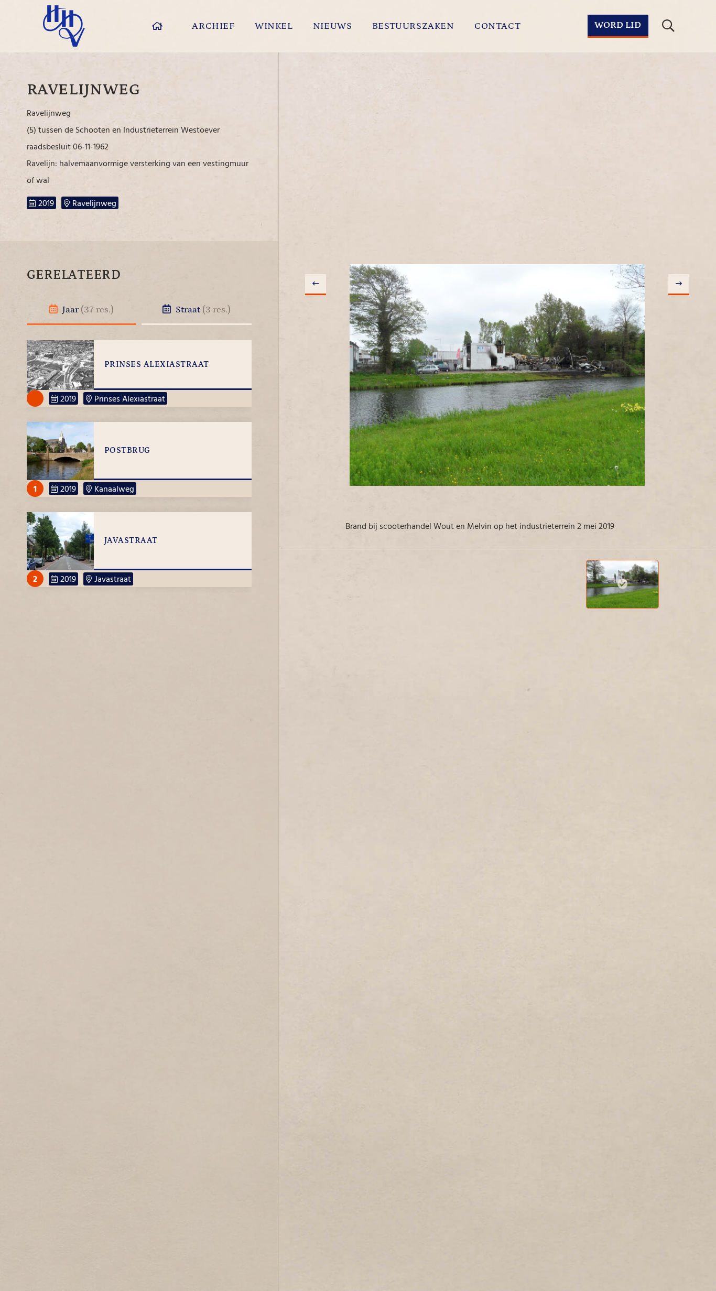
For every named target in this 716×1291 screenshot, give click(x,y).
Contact (497, 26)
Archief (213, 26)
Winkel (274, 26)
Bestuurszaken (413, 26)
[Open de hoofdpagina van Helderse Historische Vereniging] (64, 26)
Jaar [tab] (87, 310)
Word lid (617, 25)
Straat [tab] (202, 310)
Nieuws (332, 26)
